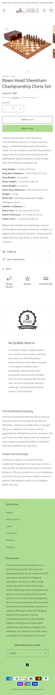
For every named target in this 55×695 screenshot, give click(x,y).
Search (9, 512)
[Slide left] (20, 70)
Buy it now (27, 128)
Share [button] (8, 268)
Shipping (15, 97)
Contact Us (11, 533)
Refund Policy (13, 519)
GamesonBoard (37, 689)
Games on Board (24, 689)
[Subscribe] (45, 653)
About (9, 526)
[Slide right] (34, 70)
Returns (10, 540)
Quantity (6, 102)
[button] (3, 10)
